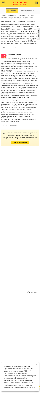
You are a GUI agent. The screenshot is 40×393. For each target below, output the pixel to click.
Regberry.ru (20, 3)
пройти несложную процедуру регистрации (21, 138)
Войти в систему (20, 142)
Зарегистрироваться (27, 10)
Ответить (13, 126)
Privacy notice (34, 292)
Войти (13, 10)
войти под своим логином (24, 135)
